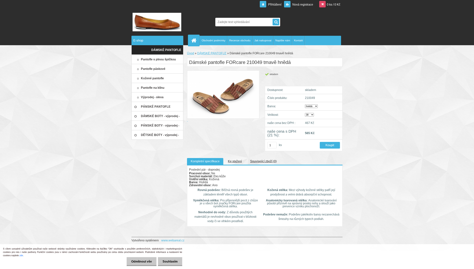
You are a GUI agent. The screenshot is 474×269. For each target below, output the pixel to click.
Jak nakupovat (262, 40)
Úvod (190, 53)
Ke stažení (235, 161)
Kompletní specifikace (205, 161)
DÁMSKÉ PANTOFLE (211, 53)
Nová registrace (302, 4)
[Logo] (156, 22)
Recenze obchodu (240, 40)
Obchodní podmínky (213, 40)
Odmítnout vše (141, 261)
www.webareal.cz (172, 240)
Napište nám (282, 40)
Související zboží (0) (263, 161)
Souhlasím (170, 261)
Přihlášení (274, 4)
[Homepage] (195, 40)
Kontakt (298, 40)
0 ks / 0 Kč (333, 4)
